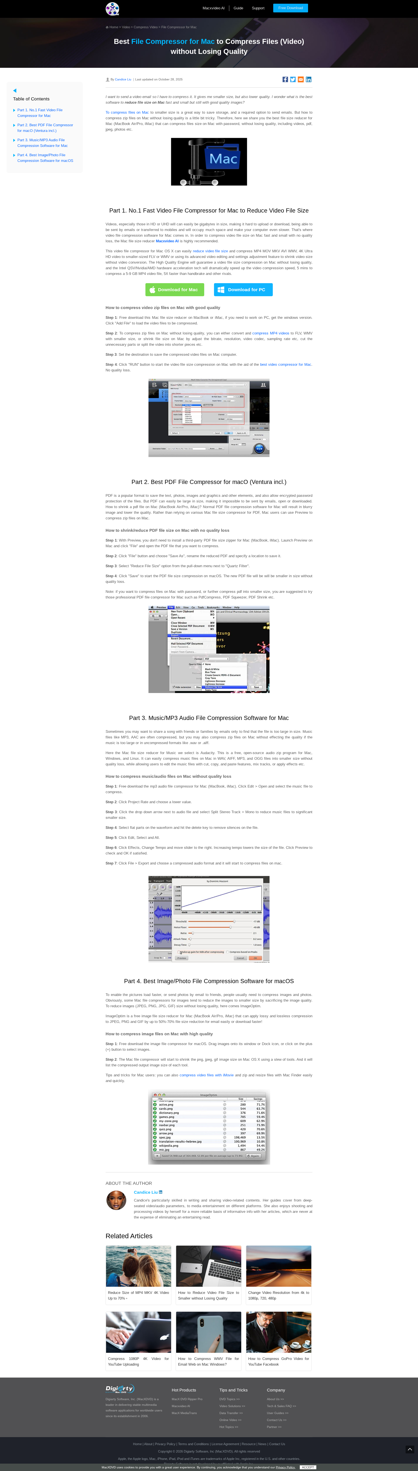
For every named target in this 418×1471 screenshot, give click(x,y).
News (262, 1444)
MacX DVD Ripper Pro (187, 1399)
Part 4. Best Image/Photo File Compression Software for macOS (45, 158)
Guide (238, 8)
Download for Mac (178, 289)
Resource (249, 1444)
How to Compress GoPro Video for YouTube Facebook (278, 1361)
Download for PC (246, 289)
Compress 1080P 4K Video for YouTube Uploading (138, 1361)
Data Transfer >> (231, 1413)
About (148, 1444)
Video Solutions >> (232, 1406)
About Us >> (275, 1399)
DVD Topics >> (229, 1399)
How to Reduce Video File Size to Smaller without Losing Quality (208, 1295)
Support (258, 8)
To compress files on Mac (127, 112)
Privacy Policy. (285, 1467)
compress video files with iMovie (207, 1075)
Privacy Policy (165, 1444)
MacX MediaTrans (184, 1413)
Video (126, 27)
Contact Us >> (277, 1420)
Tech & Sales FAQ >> (281, 1406)
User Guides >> (277, 1413)
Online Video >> (230, 1420)
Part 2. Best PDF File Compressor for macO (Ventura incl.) (45, 128)
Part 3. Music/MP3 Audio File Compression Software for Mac (42, 143)
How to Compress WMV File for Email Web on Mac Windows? (208, 1361)
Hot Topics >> (228, 1427)
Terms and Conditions (193, 1444)
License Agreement (225, 1444)
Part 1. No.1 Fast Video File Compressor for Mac (39, 113)
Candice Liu (123, 79)
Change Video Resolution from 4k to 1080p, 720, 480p (278, 1295)
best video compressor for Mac (285, 364)
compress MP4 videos (270, 333)
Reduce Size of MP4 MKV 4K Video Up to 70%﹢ (138, 1295)
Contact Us (277, 1444)
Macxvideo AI (214, 8)
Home (114, 27)
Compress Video (146, 27)
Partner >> (274, 1427)
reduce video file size (210, 251)
